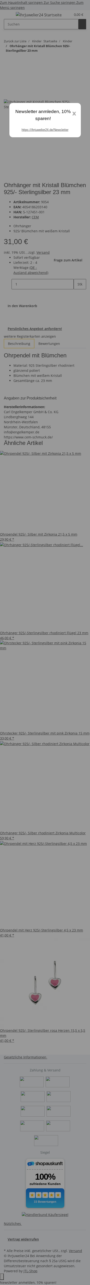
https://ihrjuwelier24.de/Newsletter (45, 130)
